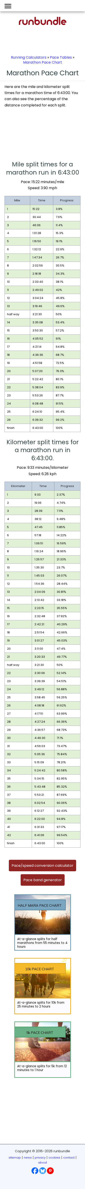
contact (69, 1157)
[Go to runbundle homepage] (43, 23)
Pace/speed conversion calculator (42, 865)
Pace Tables (61, 57)
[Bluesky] (42, 1170)
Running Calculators (28, 57)
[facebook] (35, 1170)
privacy (40, 1157)
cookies (54, 1157)
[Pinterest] (50, 1170)
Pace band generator (42, 880)
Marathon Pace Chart (42, 62)
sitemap (15, 1157)
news (28, 1157)
